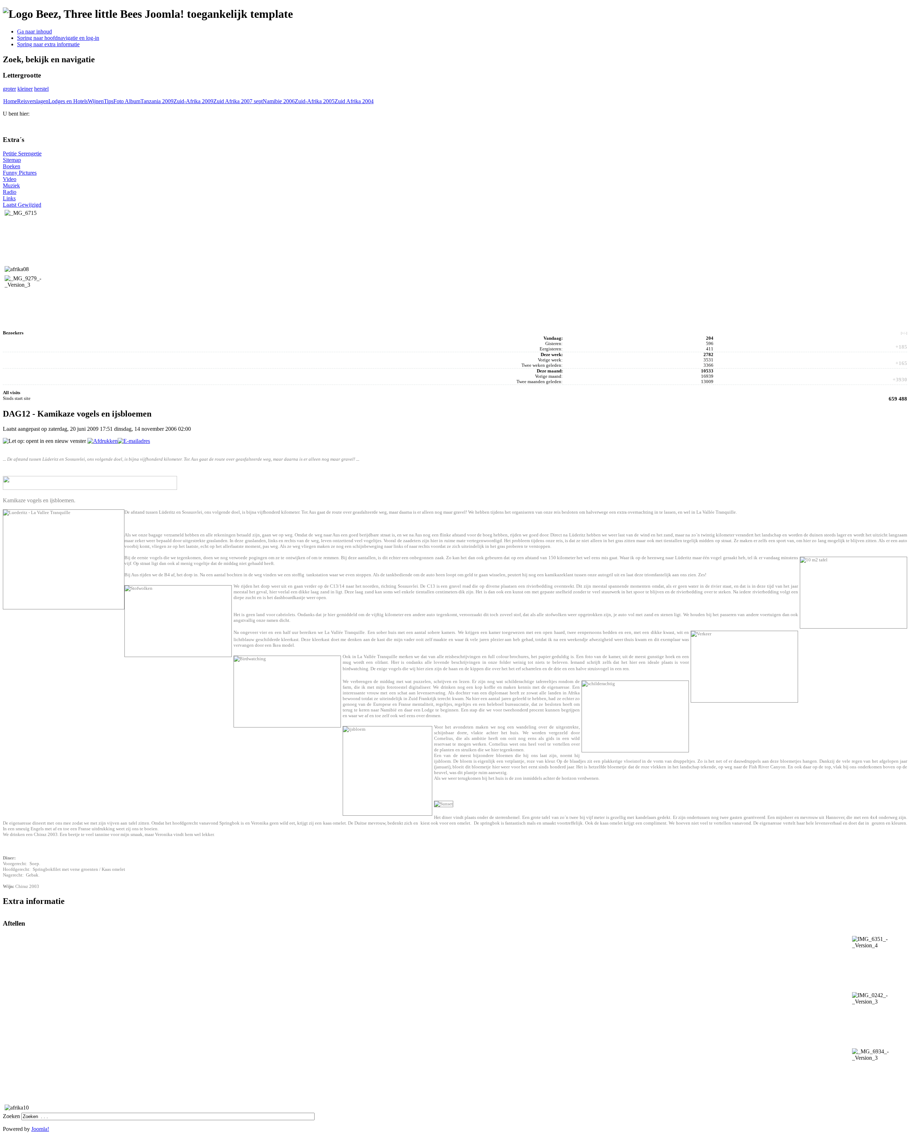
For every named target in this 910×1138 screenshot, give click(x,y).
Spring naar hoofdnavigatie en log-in (58, 38)
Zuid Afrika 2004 (354, 101)
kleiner (25, 89)
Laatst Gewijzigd (22, 205)
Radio (9, 192)
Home (10, 101)
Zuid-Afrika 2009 (193, 101)
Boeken (11, 166)
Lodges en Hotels (68, 101)
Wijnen (96, 101)
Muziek (11, 185)
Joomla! (40, 1129)
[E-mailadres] (134, 441)
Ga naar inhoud (34, 31)
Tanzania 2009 (156, 101)
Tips (108, 101)
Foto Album (126, 101)
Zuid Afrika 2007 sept (238, 101)
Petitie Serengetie (22, 153)
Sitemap (12, 160)
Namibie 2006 (279, 101)
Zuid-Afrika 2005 (314, 101)
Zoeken (12, 1116)
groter (9, 89)
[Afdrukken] (102, 441)
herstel (41, 89)
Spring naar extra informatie (48, 44)
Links (9, 198)
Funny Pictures (20, 173)
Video (9, 179)
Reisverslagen (32, 101)
